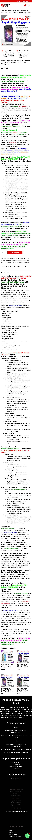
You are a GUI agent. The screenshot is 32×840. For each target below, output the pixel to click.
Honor (5, 266)
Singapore (23, 266)
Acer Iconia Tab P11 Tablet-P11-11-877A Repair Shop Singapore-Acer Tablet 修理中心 (15, 262)
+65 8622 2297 (25, 1)
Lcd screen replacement (14, 266)
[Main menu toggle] (29, 5)
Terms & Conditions (15, 836)
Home (2, 10)
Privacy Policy (13, 834)
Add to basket (15, 252)
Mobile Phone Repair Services (12, 10)
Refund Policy (13, 832)
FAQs (10, 830)
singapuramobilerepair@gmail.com (17, 811)
